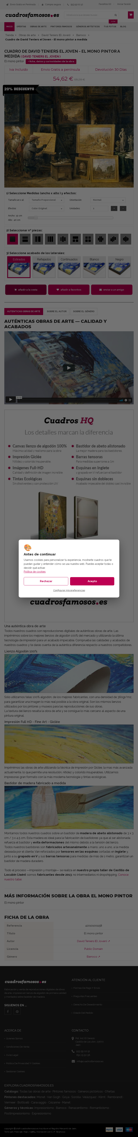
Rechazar (46, 581)
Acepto (92, 581)
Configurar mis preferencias (69, 590)
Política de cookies (35, 571)
